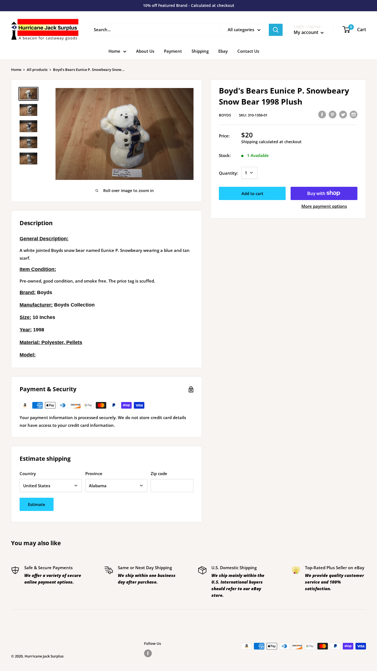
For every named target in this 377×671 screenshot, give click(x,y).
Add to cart (252, 193)
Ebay (223, 51)
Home (114, 51)
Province (93, 473)
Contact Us (248, 51)
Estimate (36, 504)
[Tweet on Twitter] (343, 114)
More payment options (324, 206)
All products (37, 69)
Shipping (200, 51)
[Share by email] (353, 114)
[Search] (276, 30)
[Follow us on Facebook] (148, 653)
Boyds (225, 115)
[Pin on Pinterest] (332, 114)
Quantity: (228, 172)
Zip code (159, 473)
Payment (173, 51)
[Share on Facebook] (322, 114)
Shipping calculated (259, 141)
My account (306, 32)
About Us (145, 51)
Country (28, 473)
